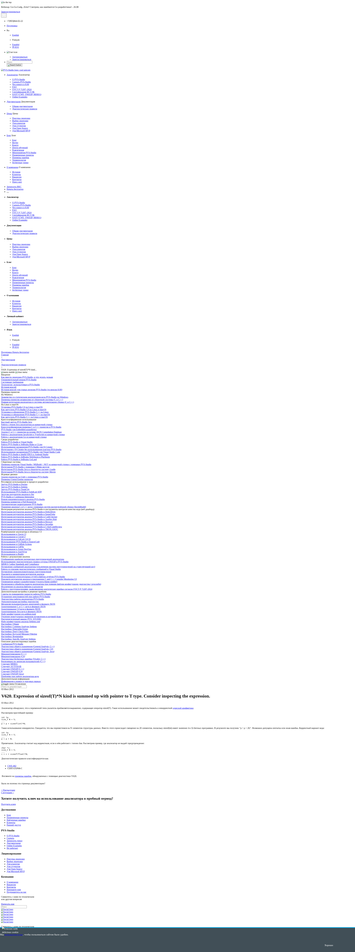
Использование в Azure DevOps (16, 549)
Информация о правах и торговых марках (21, 681)
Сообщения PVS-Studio (12, 644)
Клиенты (16, 174)
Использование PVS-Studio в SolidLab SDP (21, 492)
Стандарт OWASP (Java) (12, 674)
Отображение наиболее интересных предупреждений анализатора (32, 559)
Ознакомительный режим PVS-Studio (18, 379)
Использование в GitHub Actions (16, 544)
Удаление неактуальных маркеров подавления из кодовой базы (31, 616)
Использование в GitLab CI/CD (16, 539)
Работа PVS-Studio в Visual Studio (17, 442)
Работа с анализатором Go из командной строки (24, 437)
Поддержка (12, 26)
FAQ (14, 87)
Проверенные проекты (23, 155)
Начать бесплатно (15, 189)
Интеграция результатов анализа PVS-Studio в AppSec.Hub (29, 519)
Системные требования (12, 382)
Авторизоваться (19, 57)
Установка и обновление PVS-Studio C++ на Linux (25, 412)
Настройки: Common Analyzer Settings (19, 626)
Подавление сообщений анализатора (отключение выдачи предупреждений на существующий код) (48, 566)
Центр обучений (20, 147)
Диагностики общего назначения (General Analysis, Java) (27, 651)
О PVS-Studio (18, 79)
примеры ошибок (23, 776)
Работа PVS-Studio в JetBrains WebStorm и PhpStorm (25, 457)
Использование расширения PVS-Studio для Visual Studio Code (30, 452)
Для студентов (19, 126)
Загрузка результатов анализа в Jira (17, 494)
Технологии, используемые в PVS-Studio (20, 384)
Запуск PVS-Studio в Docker (14, 484)
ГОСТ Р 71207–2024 (21, 89)
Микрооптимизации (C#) (13, 656)
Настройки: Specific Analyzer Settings (18, 639)
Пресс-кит (17, 182)
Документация (14, 101)
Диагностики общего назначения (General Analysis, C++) (27, 646)
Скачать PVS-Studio (21, 82)
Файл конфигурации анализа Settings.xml (20, 621)
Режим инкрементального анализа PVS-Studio (23, 499)
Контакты (16, 179)
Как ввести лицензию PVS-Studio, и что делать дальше (27, 377)
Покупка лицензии (21, 118)
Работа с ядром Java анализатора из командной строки (26, 424)
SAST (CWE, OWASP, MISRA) (26, 94)
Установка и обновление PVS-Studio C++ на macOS (25, 414)
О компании (12, 167)
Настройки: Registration (12, 636)
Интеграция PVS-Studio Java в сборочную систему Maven (28, 472)
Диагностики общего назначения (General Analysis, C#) (27, 649)
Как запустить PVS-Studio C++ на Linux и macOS (24, 417)
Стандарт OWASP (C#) (12, 671)
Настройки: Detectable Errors (14, 629)
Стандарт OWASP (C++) (12, 669)
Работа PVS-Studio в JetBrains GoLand (19, 459)
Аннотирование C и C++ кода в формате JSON (23, 606)
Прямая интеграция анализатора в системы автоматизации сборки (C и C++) (37, 402)
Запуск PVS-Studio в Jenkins (14, 487)
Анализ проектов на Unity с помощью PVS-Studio (24, 477)
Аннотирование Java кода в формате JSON (21, 611)
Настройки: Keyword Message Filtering (19, 634)
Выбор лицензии (20, 121)
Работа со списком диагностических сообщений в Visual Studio (31, 569)
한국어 (15, 47)
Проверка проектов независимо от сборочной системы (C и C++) (32, 399)
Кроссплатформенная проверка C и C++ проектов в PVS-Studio (31, 427)
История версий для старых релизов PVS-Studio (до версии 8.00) (31, 389)
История (16, 172)
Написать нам (7, 904)
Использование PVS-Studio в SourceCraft (20, 542)
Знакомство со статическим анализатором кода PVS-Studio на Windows (34, 397)
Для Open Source (20, 128)
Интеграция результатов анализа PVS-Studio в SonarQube (28, 514)
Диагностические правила (24, 109)
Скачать (10, 838)
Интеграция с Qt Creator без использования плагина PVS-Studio (31, 449)
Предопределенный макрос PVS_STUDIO (21, 619)
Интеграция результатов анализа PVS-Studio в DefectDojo (28, 512)
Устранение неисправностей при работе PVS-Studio (25, 596)
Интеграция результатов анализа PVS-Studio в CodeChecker (29, 517)
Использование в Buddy (12, 554)
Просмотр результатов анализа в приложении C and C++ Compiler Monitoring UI (39, 579)
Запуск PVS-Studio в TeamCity (15, 489)
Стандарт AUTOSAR (11, 666)
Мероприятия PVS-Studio (24, 152)
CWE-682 (11, 766)
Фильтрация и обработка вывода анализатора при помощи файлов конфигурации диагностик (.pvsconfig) (51, 584)
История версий (8, 387)
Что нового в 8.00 (20, 84)
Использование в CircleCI (13, 537)
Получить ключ (8, 804)
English (15, 35)
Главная (5, 355)
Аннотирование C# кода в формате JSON (20, 609)
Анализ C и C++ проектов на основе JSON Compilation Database (31, 432)
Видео (15, 142)
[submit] (14, 65)
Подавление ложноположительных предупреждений (26, 571)
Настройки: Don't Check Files (14, 631)
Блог (9, 135)
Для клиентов (18, 123)
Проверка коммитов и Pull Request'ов (18, 502)
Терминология (19, 160)
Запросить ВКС (14, 186)
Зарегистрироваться (10, 12)
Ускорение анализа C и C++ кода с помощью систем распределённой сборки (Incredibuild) (43, 507)
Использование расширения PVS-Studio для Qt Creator (26, 447)
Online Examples (19, 97)
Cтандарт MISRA (9, 664)
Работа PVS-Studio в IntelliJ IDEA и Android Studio (24, 454)
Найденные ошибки (16, 820)
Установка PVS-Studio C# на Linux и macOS (22, 407)
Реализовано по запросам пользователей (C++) (23, 661)
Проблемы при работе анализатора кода (20, 676)
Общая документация (22, 106)
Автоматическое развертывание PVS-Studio (21, 504)
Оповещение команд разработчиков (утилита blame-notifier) (29, 581)
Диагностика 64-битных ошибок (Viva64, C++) (23, 659)
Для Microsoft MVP (21, 131)
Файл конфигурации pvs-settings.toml (18, 614)
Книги (15, 145)
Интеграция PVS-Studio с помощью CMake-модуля (25, 467)
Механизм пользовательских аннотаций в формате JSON (28, 604)
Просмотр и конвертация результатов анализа (22, 574)
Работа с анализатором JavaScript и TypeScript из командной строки (33, 434)
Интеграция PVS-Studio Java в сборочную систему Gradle (28, 469)
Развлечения (18, 150)
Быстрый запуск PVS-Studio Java (16, 422)
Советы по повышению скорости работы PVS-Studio (26, 594)
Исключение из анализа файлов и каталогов (22, 586)
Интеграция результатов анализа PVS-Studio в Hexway (27, 522)
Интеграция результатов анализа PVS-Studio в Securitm (27, 524)
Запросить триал (14, 841)
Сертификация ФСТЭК (23, 92)
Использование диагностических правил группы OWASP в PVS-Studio (35, 562)
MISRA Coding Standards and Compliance (20, 564)
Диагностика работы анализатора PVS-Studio (22, 599)
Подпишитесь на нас (16, 892)
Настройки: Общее (10, 624)
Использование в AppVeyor (14, 552)
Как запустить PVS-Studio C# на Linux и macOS (23, 409)
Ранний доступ (14, 825)
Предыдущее (8, 790)
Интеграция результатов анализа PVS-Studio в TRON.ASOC (29, 529)
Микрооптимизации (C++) (13, 654)
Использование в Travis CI (13, 534)
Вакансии (16, 177)
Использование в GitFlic (12, 547)
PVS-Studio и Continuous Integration (17, 497)
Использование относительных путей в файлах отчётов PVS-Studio (33, 576)
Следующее (7, 792)
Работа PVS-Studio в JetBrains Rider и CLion (21, 444)
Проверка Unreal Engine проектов (17, 479)
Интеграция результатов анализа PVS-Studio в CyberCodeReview (31, 527)
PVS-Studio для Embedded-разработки (19, 429)
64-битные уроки (20, 162)
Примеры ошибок (20, 157)
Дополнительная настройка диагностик (20, 601)
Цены (9, 113)
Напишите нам (14, 889)
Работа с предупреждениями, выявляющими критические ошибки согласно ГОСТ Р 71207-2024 (46, 589)
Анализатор (12, 75)
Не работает (12, 848)
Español (15, 44)
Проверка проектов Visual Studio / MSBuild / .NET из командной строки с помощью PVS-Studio (46, 464)
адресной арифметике (183, 708)
